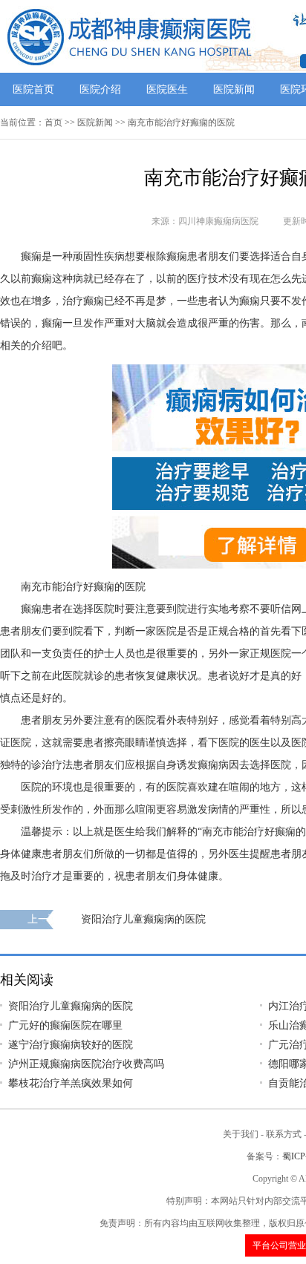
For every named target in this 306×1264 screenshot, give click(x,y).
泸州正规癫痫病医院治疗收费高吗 (86, 1064)
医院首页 (33, 89)
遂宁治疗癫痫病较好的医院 (70, 1044)
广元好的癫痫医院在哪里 (65, 1025)
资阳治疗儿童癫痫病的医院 (143, 919)
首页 (53, 122)
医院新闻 (234, 89)
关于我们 (240, 1134)
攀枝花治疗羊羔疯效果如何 (70, 1083)
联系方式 (284, 1134)
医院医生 (167, 89)
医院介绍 (100, 89)
